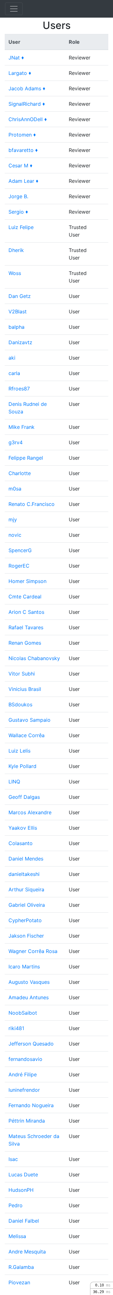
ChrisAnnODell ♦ (27, 119)
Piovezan (19, 1282)
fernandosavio (25, 1059)
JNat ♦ (16, 57)
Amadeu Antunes (28, 997)
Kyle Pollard (22, 766)
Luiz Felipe (21, 227)
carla (14, 373)
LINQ (14, 781)
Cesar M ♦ (20, 165)
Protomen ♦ (22, 135)
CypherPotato (25, 920)
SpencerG (20, 550)
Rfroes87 (19, 388)
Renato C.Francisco (31, 504)
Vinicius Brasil (24, 689)
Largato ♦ (19, 73)
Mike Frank (21, 427)
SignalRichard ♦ (26, 104)
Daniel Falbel (23, 1221)
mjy (12, 519)
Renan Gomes (24, 643)
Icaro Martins (24, 966)
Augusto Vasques (29, 982)
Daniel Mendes (25, 858)
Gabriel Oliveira (26, 905)
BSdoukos (20, 704)
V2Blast (17, 311)
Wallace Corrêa (26, 735)
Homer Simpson (27, 581)
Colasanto (20, 843)
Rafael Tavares (25, 627)
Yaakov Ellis (22, 828)
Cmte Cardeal (24, 596)
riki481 (16, 1028)
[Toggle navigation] (14, 9)
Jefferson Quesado (31, 1043)
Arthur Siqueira (26, 889)
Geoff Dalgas (24, 797)
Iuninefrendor (24, 1090)
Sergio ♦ (18, 212)
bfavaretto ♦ (23, 150)
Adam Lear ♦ (23, 181)
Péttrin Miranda (26, 1121)
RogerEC (19, 566)
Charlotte (19, 473)
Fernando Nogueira (31, 1105)
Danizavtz (20, 342)
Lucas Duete (23, 1174)
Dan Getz (19, 296)
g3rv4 (15, 442)
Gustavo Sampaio (29, 720)
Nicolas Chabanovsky (34, 658)
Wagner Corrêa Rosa (32, 951)
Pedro (15, 1205)
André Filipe (22, 1074)
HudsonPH (21, 1190)
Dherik (16, 250)
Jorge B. (18, 196)
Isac (13, 1159)
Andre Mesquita (27, 1251)
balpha (16, 327)
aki (11, 358)
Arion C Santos (26, 612)
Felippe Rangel (25, 458)
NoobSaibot (22, 1013)
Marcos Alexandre (29, 812)
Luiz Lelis (19, 751)
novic (14, 535)
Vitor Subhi (21, 673)
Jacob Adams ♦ (26, 88)
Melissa (17, 1236)
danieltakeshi (24, 874)
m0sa (14, 488)
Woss (14, 273)
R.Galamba (21, 1267)
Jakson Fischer (26, 936)
